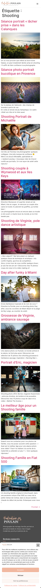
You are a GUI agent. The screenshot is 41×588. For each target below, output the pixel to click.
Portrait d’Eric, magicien (19, 362)
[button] (38, 545)
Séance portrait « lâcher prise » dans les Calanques (19, 25)
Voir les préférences (20, 581)
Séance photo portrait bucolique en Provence (18, 71)
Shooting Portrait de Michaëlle (16, 118)
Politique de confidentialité (27, 585)
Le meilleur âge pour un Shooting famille (18, 407)
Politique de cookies (10, 585)
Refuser (20, 575)
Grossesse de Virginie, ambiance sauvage (18, 317)
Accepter (20, 570)
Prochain (35, 507)
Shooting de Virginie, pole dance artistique (20, 222)
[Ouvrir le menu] (37, 3)
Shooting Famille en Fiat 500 (19, 460)
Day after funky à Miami (19, 272)
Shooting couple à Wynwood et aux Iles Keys (16, 172)
